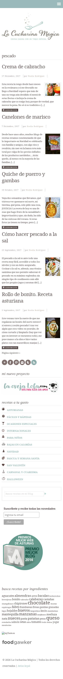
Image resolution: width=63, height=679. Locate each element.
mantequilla (10, 614)
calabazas (36, 599)
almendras (23, 595)
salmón (15, 622)
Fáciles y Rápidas (19, 417)
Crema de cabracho (23, 66)
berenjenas (7, 599)
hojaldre (12, 610)
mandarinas (53, 611)
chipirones (20, 603)
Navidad (13, 451)
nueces (14, 618)
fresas (36, 607)
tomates (36, 622)
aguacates (8, 596)
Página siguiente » (11, 352)
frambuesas (26, 607)
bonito (16, 599)
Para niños (14, 437)
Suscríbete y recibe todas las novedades (29, 508)
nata (4, 618)
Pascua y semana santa (23, 458)
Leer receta (11, 110)
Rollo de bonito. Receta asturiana (27, 297)
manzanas (28, 613)
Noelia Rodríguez (36, 76)
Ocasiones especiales (22, 424)
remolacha (6, 622)
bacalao (43, 596)
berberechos (54, 596)
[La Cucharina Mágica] (31, 41)
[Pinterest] (16, 364)
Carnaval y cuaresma (22, 472)
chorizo (54, 604)
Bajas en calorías (19, 444)
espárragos (6, 607)
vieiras (49, 622)
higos (4, 611)
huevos (24, 610)
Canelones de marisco (26, 116)
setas (23, 622)
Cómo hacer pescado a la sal (29, 237)
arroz (34, 595)
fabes (15, 607)
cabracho (25, 599)
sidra (29, 622)
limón (44, 610)
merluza (52, 614)
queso (52, 618)
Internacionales (19, 430)
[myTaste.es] (8, 633)
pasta (24, 618)
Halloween (15, 479)
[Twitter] (28, 364)
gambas (44, 607)
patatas (33, 618)
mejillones (41, 614)
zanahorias (6, 625)
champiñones (7, 604)
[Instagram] (22, 364)
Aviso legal (24, 665)
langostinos (35, 611)
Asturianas (15, 410)
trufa (44, 622)
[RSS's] (34, 364)
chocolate (39, 602)
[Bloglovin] (4, 364)
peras (43, 618)
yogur (56, 622)
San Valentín (16, 465)
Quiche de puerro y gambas (23, 177)
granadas (54, 607)
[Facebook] (10, 364)
